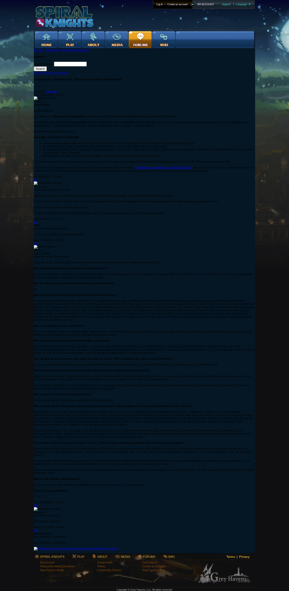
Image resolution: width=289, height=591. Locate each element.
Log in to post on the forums (51, 72)
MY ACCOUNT (206, 4)
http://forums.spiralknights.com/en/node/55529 (163, 167)
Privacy (244, 556)
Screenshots (104, 562)
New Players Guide (52, 570)
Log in (159, 4)
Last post (51, 91)
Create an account (177, 4)
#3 (35, 243)
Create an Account (153, 566)
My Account (47, 562)
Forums (38, 50)
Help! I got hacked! (153, 570)
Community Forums (109, 570)
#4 (35, 505)
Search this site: (44, 64)
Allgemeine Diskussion (75, 50)
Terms (230, 556)
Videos (101, 566)
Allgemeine (52, 50)
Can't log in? (150, 562)
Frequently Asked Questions (57, 566)
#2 (35, 222)
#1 (35, 179)
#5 (35, 530)
